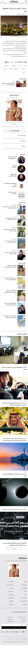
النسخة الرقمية (14, 124)
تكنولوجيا (24, 401)
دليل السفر (24, 604)
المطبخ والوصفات (10, 619)
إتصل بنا (9, 638)
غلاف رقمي (11, 601)
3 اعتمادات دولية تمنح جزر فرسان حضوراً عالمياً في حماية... (10, 241)
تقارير (25, 594)
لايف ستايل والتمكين (22, 617)
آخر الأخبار (11, 604)
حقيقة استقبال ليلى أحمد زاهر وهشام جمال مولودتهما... (10, 304)
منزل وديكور (14, 205)
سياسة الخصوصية (17, 638)
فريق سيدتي (11, 594)
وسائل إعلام (16, 69)
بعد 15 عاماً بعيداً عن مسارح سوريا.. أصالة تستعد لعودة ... (10, 253)
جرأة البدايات (23, 146)
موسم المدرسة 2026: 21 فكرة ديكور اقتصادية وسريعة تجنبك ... (9, 207)
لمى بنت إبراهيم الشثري (12, 158)
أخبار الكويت (13, 66)
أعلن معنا (12, 638)
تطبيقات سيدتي (10, 597)
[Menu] (25, 1)
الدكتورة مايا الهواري (12, 176)
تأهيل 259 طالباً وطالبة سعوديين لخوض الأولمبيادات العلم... (10, 218)
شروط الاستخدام (24, 638)
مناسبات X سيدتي (10, 584)
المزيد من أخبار (21, 334)
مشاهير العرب (14, 250)
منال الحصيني (14, 194)
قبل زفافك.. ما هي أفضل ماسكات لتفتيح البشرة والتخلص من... (10, 292)
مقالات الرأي (22, 154)
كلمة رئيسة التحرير (15, 131)
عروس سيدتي (23, 597)
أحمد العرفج (14, 186)
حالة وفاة (23, 69)
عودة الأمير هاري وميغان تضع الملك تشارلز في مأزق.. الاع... (10, 230)
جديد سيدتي (22, 202)
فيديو (25, 581)
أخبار (20, 66)
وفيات (5, 69)
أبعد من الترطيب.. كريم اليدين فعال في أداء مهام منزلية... (10, 316)
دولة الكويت (6, 66)
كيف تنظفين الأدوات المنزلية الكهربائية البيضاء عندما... (10, 279)
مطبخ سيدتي (23, 584)
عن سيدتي (11, 588)
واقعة (10, 69)
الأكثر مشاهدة (21, 263)
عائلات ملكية (14, 228)
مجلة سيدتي (10, 581)
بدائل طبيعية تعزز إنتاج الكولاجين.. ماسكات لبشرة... (10, 266)
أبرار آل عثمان (14, 167)
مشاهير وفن (23, 619)
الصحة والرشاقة (10, 617)
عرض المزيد (14, 548)
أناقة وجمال (23, 621)
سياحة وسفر (14, 239)
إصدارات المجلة (14, 95)
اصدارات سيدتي (23, 601)
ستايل (25, 591)
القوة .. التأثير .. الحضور (22, 135)
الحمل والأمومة (10, 621)
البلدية (24, 72)
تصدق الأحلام (23, 141)
